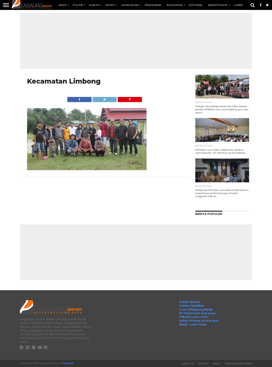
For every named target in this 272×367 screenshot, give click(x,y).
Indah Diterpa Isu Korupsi (198, 320)
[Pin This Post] (129, 98)
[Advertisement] (136, 41)
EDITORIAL (196, 5)
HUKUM (94, 5)
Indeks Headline (191, 305)
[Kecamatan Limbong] (87, 169)
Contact (203, 363)
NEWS (63, 5)
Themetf (67, 363)
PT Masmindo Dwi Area (197, 313)
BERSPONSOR (218, 5)
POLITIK (78, 5)
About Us (188, 363)
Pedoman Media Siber (238, 363)
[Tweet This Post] (104, 98)
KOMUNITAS (175, 5)
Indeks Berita (189, 302)
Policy (217, 363)
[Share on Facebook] (79, 98)
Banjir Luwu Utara (192, 324)
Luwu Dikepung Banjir (196, 309)
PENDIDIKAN (153, 5)
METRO (110, 5)
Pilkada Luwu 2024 (193, 317)
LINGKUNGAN (130, 5)
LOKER (238, 5)
